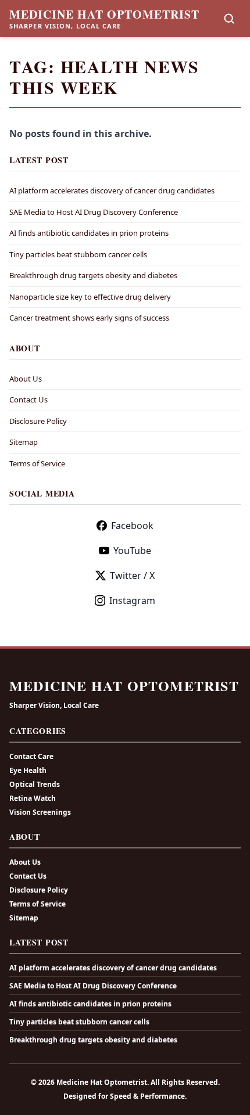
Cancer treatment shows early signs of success (89, 317)
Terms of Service (37, 463)
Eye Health (28, 770)
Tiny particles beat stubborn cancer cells (78, 254)
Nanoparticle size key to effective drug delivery (90, 297)
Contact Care (31, 756)
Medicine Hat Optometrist (104, 14)
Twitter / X (132, 575)
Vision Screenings (40, 812)
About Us (25, 378)
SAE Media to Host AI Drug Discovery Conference (93, 212)
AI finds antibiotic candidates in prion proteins (89, 233)
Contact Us (28, 399)
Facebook (132, 525)
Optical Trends (34, 784)
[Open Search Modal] (229, 18)
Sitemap (23, 442)
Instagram (132, 600)
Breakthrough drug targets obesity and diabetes (93, 275)
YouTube (132, 550)
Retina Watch (32, 798)
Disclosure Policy (38, 421)
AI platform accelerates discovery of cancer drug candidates (112, 190)
